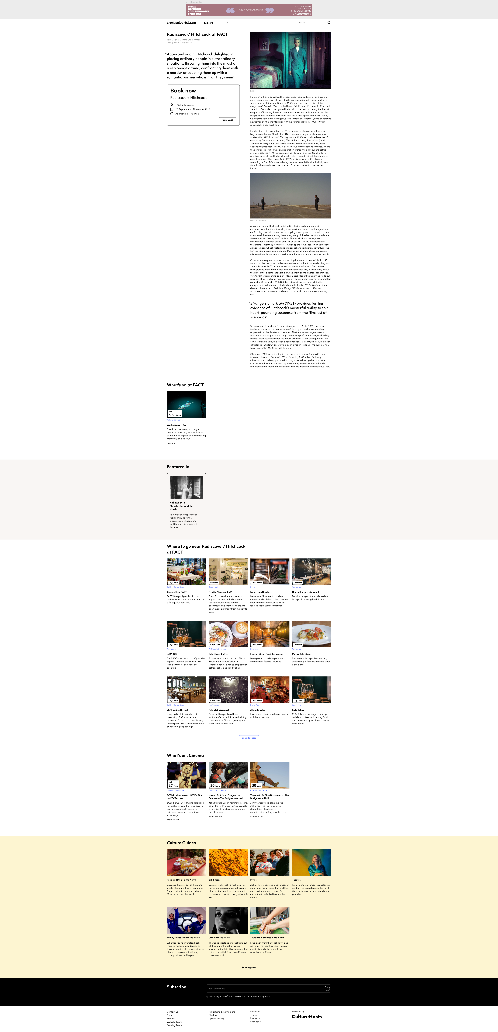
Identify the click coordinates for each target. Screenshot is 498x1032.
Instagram (255, 1018)
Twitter (254, 1015)
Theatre (296, 879)
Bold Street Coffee (218, 653)
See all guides (249, 967)
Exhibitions (214, 879)
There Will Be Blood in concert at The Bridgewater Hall (269, 797)
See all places (249, 737)
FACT (178, 104)
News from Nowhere (261, 591)
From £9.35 (228, 119)
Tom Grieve (173, 39)
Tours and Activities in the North (267, 937)
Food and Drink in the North (181, 879)
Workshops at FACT (177, 424)
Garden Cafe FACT (177, 591)
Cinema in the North (219, 937)
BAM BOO (172, 653)
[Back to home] (181, 23)
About (170, 1015)
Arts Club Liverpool (219, 709)
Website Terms (174, 1022)
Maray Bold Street (302, 653)
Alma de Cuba (257, 709)
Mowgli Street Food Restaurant (266, 653)
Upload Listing (216, 1018)
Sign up (327, 988)
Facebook (255, 1022)
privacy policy (264, 996)
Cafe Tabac (298, 709)
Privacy (171, 1018)
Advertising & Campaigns (222, 1011)
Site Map (213, 1015)
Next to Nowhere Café (220, 591)
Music (253, 879)
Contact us (172, 1011)
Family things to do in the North (183, 937)
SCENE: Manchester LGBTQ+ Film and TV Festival (184, 797)
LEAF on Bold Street (177, 709)
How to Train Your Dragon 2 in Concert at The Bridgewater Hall (226, 797)
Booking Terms (174, 1025)
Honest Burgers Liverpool (305, 591)
